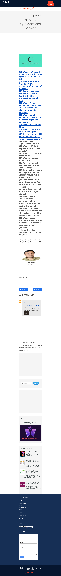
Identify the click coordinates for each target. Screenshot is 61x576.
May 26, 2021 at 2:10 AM (33, 305)
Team (20, 523)
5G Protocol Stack (31, 460)
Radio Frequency (23, 503)
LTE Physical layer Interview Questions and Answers (33, 470)
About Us (21, 518)
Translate (31, 528)
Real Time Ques (23, 501)
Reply (26, 313)
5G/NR (20, 510)
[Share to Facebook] (21, 241)
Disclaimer (30, 575)
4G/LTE (21, 505)
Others (20, 512)
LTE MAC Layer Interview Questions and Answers (32, 483)
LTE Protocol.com (37, 567)
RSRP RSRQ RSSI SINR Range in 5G (32, 452)
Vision (50, 2)
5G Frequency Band (28, 423)
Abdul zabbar (27, 303)
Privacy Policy (30, 572)
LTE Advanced (23, 507)
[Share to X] (25, 241)
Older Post (38, 289)
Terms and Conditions (30, 573)
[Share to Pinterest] (30, 241)
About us (50, 4)
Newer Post (23, 289)
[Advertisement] (30, 44)
